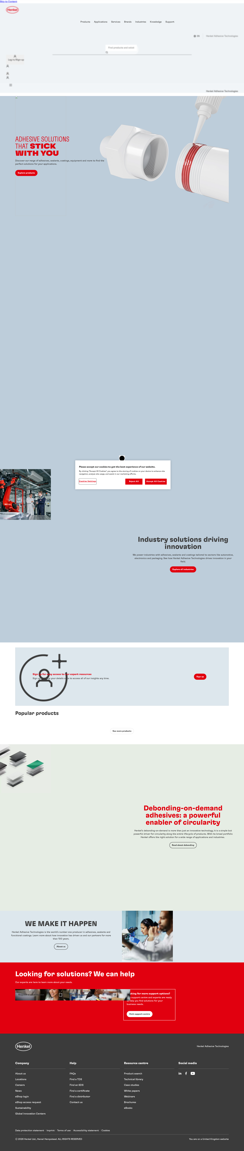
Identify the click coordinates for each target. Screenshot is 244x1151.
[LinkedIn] (179, 1073)
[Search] (107, 52)
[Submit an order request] (94, 995)
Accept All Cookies (155, 481)
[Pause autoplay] (122, 458)
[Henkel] (23, 1046)
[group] (122, 282)
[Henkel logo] (12, 9)
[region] (123, 474)
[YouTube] (193, 1073)
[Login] (7, 73)
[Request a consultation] (40, 995)
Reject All (134, 481)
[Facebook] (186, 1073)
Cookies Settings (87, 481)
